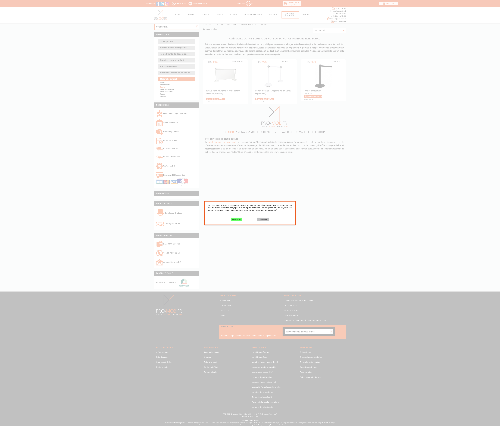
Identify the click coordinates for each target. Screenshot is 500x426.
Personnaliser (263, 219)
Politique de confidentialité (267, 210)
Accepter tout (236, 219)
